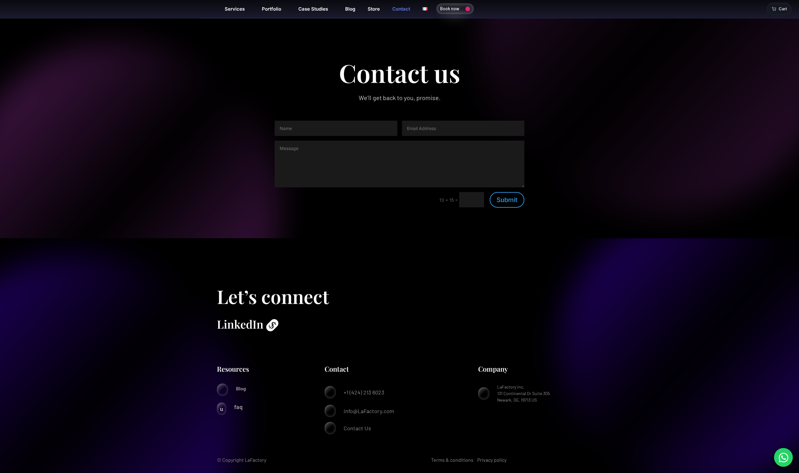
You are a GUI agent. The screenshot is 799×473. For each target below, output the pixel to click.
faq (238, 406)
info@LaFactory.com (369, 411)
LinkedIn (240, 323)
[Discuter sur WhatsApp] (783, 457)
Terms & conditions (452, 460)
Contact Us (357, 428)
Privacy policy (492, 460)
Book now (449, 8)
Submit (507, 200)
